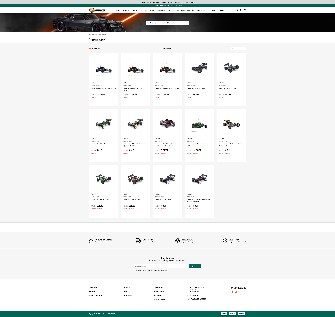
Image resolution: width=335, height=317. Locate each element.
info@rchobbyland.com (197, 299)
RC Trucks (126, 10)
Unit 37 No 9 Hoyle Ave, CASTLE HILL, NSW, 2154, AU (197, 289)
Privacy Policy (163, 270)
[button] (241, 10)
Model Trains (190, 10)
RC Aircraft (134, 10)
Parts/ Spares (162, 10)
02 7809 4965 (193, 295)
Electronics (151, 10)
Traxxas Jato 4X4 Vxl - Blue (163, 196)
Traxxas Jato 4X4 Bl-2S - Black (196, 85)
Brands (222, 10)
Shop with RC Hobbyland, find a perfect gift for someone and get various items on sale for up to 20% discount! (168, 2)
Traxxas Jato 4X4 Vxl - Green (99, 141)
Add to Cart (103, 102)
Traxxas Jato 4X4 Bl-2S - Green (100, 196)
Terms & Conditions (152, 270)
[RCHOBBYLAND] (97, 10)
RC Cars (118, 10)
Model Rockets (201, 10)
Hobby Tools (211, 10)
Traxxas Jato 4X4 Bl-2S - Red (131, 196)
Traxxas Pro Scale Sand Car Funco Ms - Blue (103, 85)
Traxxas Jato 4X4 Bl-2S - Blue (227, 85)
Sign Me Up (194, 266)
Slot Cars (171, 10)
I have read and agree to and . (151, 270)
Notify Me (167, 158)
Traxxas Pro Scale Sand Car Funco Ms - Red (167, 85)
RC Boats (143, 10)
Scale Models (181, 10)
